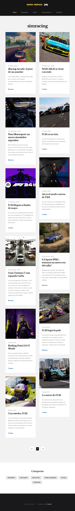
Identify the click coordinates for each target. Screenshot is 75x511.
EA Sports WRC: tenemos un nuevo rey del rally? (54, 262)
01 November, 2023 (14, 270)
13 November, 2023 (48, 256)
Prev (32, 449)
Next (43, 449)
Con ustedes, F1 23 (17, 413)
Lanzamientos (46, 12)
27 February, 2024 (13, 202)
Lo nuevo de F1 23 (51, 395)
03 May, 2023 (12, 410)
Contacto (59, 12)
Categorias (24, 12)
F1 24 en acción (50, 134)
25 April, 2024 (46, 191)
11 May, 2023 (45, 392)
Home (15, 12)
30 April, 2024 (46, 131)
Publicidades (50, 477)
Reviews (11, 89)
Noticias (36, 477)
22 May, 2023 (12, 342)
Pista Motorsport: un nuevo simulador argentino (19, 137)
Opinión (37, 482)
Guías (63, 477)
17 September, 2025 (48, 66)
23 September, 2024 (14, 131)
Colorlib (49, 504)
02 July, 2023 (46, 327)
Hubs (34, 12)
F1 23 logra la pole (51, 330)
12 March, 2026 (12, 66)
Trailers (44, 89)
